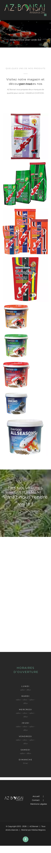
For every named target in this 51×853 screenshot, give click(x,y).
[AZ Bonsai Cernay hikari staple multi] (25, 184)
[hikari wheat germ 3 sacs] (25, 231)
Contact (36, 800)
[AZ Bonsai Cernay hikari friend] (25, 136)
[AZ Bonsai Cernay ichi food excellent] (25, 374)
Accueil (36, 796)
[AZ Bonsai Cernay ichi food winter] (25, 317)
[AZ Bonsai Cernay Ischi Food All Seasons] (25, 437)
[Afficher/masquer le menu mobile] (45, 14)
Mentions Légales (38, 804)
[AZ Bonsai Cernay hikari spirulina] (25, 279)
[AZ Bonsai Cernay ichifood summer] (25, 346)
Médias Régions (38, 830)
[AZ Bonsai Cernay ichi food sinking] (25, 403)
